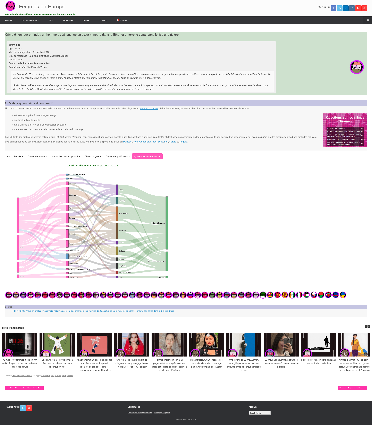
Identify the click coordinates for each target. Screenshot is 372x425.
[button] (367, 20)
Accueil (8, 20)
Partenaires (68, 20)
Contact (103, 20)
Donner (86, 20)
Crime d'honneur (18, 375)
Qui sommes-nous (30, 20)
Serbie (172, 141)
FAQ (50, 20)
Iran (166, 141)
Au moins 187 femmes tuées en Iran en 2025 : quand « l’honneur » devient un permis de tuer (19, 363)
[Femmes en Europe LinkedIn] (346, 8)
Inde (135, 141)
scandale (70, 375)
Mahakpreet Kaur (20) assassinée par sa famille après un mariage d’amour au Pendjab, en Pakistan (206, 363)
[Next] (368, 326)
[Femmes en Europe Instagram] (352, 8)
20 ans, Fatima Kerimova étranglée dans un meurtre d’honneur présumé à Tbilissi (281, 363)
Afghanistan (145, 141)
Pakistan (127, 141)
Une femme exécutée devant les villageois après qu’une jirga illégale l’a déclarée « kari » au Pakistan (131, 363)
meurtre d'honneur (149, 108)
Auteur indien (45, 375)
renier (64, 375)
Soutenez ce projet (162, 412)
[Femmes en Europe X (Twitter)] (340, 8)
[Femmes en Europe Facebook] (333, 8)
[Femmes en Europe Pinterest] (358, 8)
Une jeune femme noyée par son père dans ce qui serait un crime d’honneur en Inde (57, 363)
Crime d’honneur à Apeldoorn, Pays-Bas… (24, 388)
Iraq (155, 141)
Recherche (28, 375)
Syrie (160, 141)
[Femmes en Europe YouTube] (364, 8)
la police (58, 375)
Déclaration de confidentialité (140, 412)
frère (52, 375)
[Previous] (366, 326)
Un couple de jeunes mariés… (352, 388)
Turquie (183, 141)
